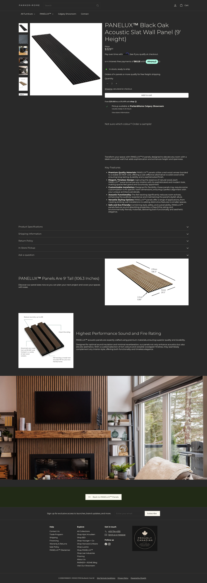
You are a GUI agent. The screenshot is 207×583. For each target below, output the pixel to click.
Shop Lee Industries (86, 553)
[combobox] (72, 5)
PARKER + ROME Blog (87, 562)
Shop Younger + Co (85, 541)
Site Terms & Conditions (106, 578)
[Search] (98, 5)
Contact (85, 14)
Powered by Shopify (138, 578)
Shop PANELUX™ (85, 550)
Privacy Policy (123, 578)
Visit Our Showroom (86, 565)
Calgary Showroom (67, 14)
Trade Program (56, 534)
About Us (81, 559)
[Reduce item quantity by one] (107, 83)
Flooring (81, 556)
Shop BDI (81, 537)
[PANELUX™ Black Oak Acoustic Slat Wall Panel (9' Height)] (147, 135)
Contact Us (54, 531)
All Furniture (27, 14)
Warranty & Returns (58, 544)
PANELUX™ (46, 14)
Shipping (108, 89)
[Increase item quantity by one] (116, 83)
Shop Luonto (83, 547)
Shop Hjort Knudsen (86, 534)
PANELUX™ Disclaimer (60, 550)
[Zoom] (66, 59)
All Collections (83, 531)
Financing (54, 541)
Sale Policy (54, 547)
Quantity (109, 78)
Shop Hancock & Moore (87, 544)
